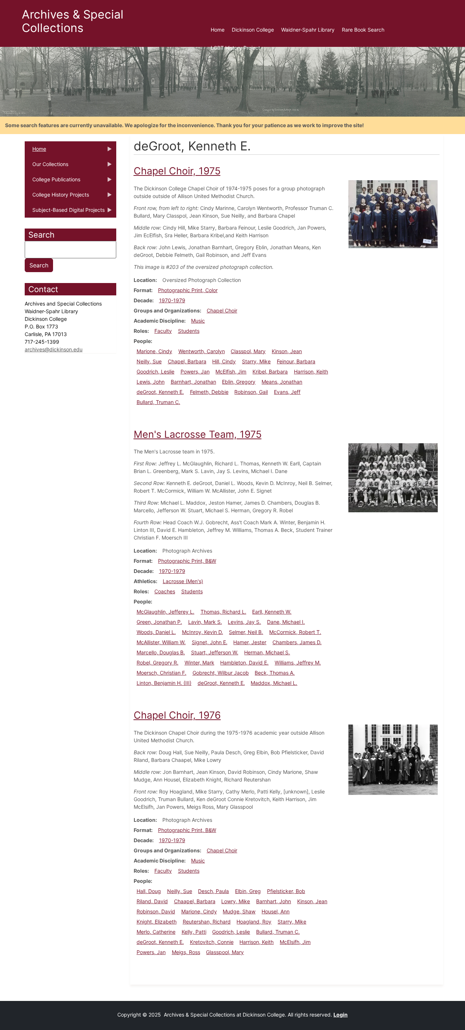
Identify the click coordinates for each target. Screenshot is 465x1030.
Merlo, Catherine (156, 932)
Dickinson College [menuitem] (253, 30)
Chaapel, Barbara (194, 901)
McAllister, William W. (161, 642)
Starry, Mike (256, 361)
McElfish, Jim (230, 371)
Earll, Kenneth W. (271, 612)
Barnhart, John (273, 901)
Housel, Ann (276, 911)
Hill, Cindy (224, 361)
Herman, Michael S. (267, 652)
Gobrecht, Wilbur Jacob (221, 673)
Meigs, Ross (186, 952)
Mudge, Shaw (239, 911)
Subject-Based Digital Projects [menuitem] (65, 212)
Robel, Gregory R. (157, 662)
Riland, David (152, 901)
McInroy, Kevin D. (202, 632)
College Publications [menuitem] (52, 181)
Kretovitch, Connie (212, 942)
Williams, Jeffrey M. (298, 662)
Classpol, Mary (248, 351)
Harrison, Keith (311, 371)
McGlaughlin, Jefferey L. (165, 612)
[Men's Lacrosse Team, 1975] (393, 477)
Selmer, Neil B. (246, 632)
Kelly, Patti (194, 932)
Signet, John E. (209, 642)
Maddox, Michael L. (274, 683)
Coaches (164, 591)
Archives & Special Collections (73, 21)
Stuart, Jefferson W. (214, 652)
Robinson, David (156, 911)
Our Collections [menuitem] (46, 166)
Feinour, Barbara (296, 361)
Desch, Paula (213, 891)
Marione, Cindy (154, 351)
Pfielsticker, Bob (286, 891)
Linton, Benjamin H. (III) (164, 683)
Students (188, 331)
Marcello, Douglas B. (161, 652)
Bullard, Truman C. (158, 402)
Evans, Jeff (287, 392)
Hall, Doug (149, 891)
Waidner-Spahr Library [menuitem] (308, 30)
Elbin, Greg (248, 891)
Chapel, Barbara (187, 361)
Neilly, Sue (149, 361)
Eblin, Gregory (238, 382)
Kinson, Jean (287, 351)
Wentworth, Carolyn (201, 351)
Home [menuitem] (218, 30)
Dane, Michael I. (286, 622)
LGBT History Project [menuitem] (235, 48)
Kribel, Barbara (270, 371)
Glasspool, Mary (225, 952)
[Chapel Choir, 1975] (393, 213)
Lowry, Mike (235, 901)
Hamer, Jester (249, 642)
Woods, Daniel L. (156, 632)
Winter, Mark (199, 662)
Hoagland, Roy (253, 921)
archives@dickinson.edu (53, 349)
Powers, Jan (195, 371)
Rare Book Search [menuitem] (363, 30)
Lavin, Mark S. (205, 622)
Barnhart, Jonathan (193, 382)
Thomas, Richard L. (223, 612)
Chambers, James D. (297, 642)
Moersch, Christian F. (161, 673)
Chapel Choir (222, 310)
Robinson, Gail (251, 392)
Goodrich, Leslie (155, 371)
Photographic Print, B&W (187, 561)
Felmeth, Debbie (209, 392)
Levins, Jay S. (244, 622)
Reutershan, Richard (207, 921)
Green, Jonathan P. (159, 622)
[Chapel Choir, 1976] (393, 759)
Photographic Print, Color (188, 290)
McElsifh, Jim (295, 942)
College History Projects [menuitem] (57, 196)
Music (198, 321)
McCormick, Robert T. (295, 632)
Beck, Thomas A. (275, 673)
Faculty (163, 331)
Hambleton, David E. (244, 662)
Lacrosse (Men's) (183, 581)
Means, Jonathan (282, 382)
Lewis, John (151, 382)
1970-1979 (172, 300)
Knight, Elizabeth (157, 921)
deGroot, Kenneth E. (160, 392)
